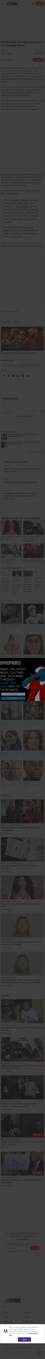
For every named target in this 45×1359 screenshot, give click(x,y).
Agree (24, 1339)
